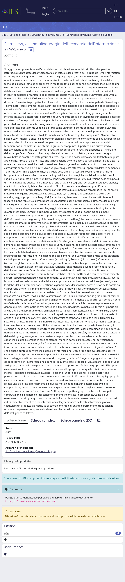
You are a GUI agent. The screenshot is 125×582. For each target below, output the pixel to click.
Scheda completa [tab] (43, 420)
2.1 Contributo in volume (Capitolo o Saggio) (87, 34)
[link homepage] (11, 11)
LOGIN (118, 17)
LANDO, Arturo (15, 49)
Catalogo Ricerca (19, 34)
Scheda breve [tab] (16, 420)
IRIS (4, 34)
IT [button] (115, 5)
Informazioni (14, 489)
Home (44, 8)
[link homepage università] (30, 11)
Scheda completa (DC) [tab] (76, 420)
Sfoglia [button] (45, 14)
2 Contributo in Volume (45, 34)
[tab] (99, 420)
